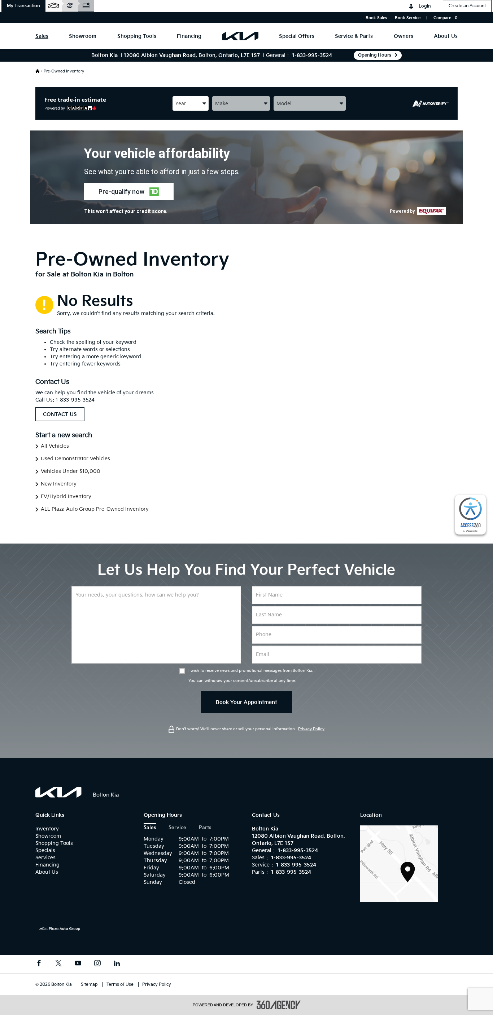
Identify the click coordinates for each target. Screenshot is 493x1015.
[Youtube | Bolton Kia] (78, 964)
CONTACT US (60, 414)
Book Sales (376, 17)
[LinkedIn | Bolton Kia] (117, 964)
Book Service (407, 17)
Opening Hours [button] (374, 55)
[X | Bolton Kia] (58, 964)
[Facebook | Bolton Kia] (39, 964)
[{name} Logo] (58, 792)
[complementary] (470, 515)
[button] (23, 6)
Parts (205, 827)
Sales (150, 827)
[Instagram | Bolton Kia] (97, 964)
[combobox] (190, 103)
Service (177, 827)
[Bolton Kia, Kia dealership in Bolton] (240, 36)
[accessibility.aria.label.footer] (279, 1005)
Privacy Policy (311, 729)
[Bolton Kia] (399, 863)
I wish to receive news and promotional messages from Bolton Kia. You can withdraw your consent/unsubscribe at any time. (250, 675)
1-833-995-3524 (312, 55)
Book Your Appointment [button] (246, 702)
